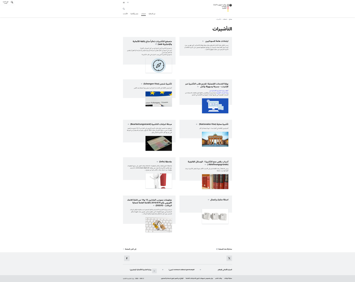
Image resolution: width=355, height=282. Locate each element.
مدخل (230, 19)
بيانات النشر (218, 278)
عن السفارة (152, 13)
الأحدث (125, 13)
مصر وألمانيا (134, 13)
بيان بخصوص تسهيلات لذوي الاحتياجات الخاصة (199, 278)
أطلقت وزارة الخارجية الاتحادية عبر (218, 91)
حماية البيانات (228, 278)
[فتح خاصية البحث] (124, 7)
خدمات (143, 14)
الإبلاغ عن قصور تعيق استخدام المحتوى (172, 278)
